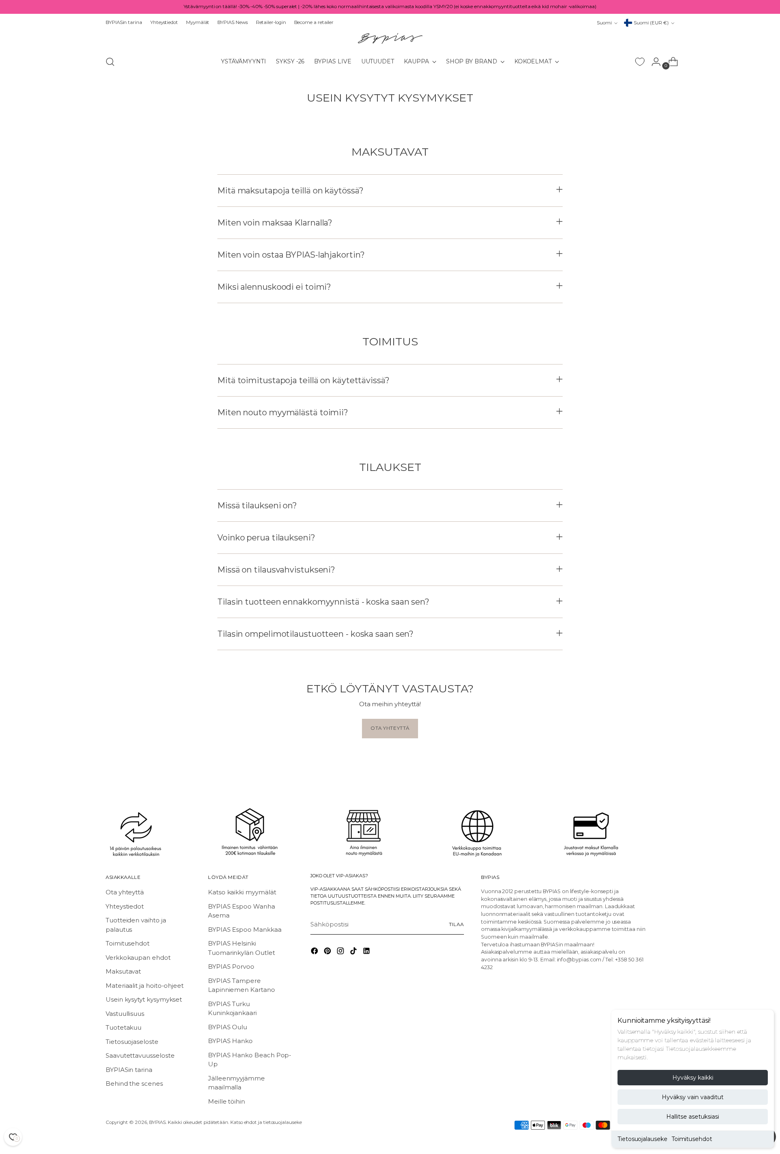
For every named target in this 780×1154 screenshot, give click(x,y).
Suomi (604, 23)
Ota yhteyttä (125, 892)
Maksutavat (123, 971)
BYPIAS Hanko (230, 1041)
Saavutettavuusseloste (140, 1055)
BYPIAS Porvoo (231, 966)
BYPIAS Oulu (227, 1027)
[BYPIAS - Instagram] (341, 952)
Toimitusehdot (692, 1139)
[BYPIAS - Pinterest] (328, 952)
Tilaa (456, 924)
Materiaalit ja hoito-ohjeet (145, 985)
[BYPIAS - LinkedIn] (367, 952)
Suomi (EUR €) (651, 23)
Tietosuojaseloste (132, 1042)
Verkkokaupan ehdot (138, 957)
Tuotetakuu (123, 1027)
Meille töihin (226, 1101)
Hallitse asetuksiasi (692, 1116)
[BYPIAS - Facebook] (315, 952)
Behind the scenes (134, 1083)
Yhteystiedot (125, 906)
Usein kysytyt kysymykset (144, 999)
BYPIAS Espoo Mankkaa (245, 929)
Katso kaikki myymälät (242, 892)
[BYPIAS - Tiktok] (354, 952)
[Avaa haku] (110, 62)
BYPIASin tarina (129, 1070)
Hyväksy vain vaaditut (693, 1097)
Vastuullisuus (125, 1013)
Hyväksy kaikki (692, 1077)
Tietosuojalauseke (642, 1139)
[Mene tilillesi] (653, 62)
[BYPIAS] (390, 38)
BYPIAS (157, 1122)
